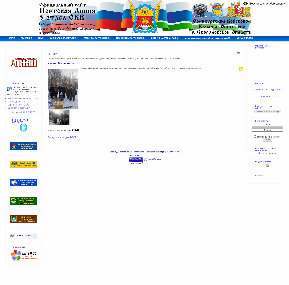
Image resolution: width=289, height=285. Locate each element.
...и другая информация (19, 108)
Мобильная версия (154, 152)
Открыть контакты (267, 96)
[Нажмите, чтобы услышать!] (24, 131)
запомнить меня (264, 137)
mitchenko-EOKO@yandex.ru (269, 89)
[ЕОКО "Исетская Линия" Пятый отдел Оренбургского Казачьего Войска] (136, 161)
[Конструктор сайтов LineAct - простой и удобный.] (23, 260)
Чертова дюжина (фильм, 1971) (23, 98)
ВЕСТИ (52, 54)
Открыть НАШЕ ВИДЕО (23, 112)
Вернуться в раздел (63, 137)
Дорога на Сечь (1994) (18, 105)
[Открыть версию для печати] (238, 52)
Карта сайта (139, 152)
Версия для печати (171, 152)
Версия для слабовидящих (121, 152)
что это (277, 137)
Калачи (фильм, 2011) (18, 101)
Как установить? (136, 163)
